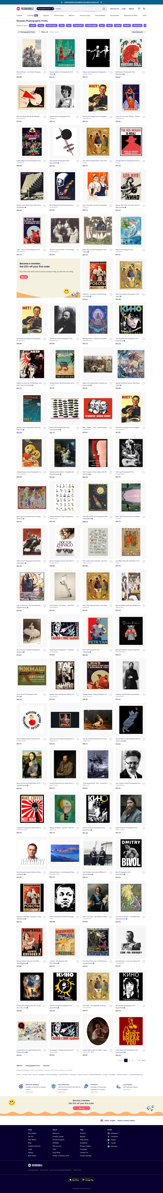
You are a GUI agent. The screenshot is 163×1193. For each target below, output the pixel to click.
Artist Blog (56, 1152)
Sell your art (57, 1146)
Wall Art (71, 15)
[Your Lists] (139, 8)
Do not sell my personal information (60, 1170)
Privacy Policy (44, 1170)
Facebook (114, 1136)
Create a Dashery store (61, 1156)
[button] (81, 2)
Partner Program (58, 1140)
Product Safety (85, 1146)
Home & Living (85, 15)
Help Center (84, 1140)
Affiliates (56, 1143)
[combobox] (71, 8)
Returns (82, 1136)
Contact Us (84, 1152)
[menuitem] (19, 15)
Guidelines (83, 1143)
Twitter (113, 1140)
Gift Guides (32, 1133)
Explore (19, 15)
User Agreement (33, 1170)
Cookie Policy (77, 1170)
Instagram (114, 1133)
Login (30, 1149)
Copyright (83, 1149)
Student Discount (34, 1146)
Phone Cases (59, 15)
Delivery (83, 1133)
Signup (30, 1152)
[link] (32, 25)
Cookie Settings (85, 1155)
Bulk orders (32, 1156)
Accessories (114, 15)
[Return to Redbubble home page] (25, 8)
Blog (29, 1143)
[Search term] (104, 9)
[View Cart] (144, 8)
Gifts (144, 15)
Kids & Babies (100, 15)
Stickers (46, 15)
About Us (56, 1133)
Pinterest (114, 1146)
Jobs (54, 1149)
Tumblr (113, 1143)
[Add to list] (44, 72)
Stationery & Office (131, 15)
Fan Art (30, 1136)
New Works (32, 1140)
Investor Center (58, 1136)
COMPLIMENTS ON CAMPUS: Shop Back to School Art (81, 2)
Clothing (32, 15)
